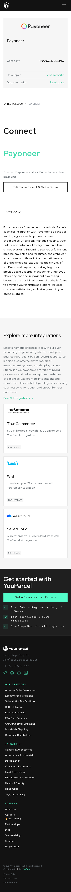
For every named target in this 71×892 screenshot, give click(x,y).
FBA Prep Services (16, 718)
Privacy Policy (10, 874)
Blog (8, 829)
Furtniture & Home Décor (20, 777)
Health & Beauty (14, 783)
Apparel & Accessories (18, 749)
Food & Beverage (15, 772)
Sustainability (13, 835)
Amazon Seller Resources (20, 690)
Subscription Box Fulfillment (21, 701)
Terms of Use (10, 878)
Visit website (55, 75)
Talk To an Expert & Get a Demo (35, 187)
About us (10, 809)
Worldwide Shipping (16, 729)
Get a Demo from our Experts (36, 597)
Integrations (13, 104)
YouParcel (27, 869)
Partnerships (12, 824)
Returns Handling (15, 712)
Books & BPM (12, 760)
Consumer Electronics (18, 766)
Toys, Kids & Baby (15, 794)
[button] (64, 5)
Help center (12, 846)
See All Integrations (16, 398)
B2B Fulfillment (14, 706)
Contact (10, 841)
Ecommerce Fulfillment (19, 695)
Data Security (10, 882)
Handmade (11, 788)
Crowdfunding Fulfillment (20, 723)
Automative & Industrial (19, 755)
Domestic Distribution (18, 735)
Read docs (57, 82)
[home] (6, 5)
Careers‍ (13, 816)
